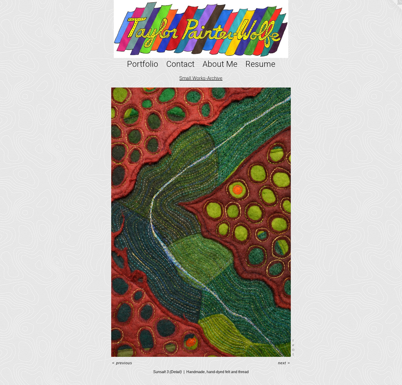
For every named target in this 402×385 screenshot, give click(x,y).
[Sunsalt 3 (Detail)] (201, 222)
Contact (180, 64)
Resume (260, 64)
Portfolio (142, 64)
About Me (220, 64)
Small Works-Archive (200, 78)
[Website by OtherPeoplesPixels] (392, 9)
